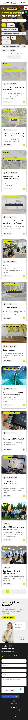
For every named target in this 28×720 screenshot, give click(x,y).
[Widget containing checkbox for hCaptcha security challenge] (12, 690)
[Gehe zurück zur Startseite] (11, 2)
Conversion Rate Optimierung (11, 33)
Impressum (16, 710)
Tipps (23, 46)
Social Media (6, 42)
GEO (23, 33)
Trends (4, 50)
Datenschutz (10, 710)
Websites (12, 50)
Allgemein (11, 25)
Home (3, 9)
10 (17, 592)
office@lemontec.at (18, 656)
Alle (4, 25)
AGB (6, 710)
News (13, 37)
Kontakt (21, 710)
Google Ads (6, 37)
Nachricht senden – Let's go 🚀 (10, 696)
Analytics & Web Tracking (10, 29)
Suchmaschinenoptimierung (11, 46)
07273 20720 (6, 656)
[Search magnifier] (24, 20)
